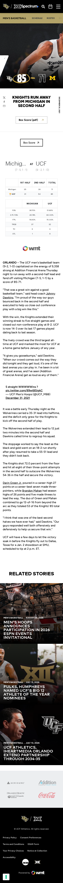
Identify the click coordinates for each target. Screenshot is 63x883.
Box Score (29, 142)
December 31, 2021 (18, 398)
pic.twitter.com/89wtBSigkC (24, 390)
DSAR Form (33, 844)
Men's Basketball (13, 618)
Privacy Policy (10, 837)
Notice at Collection (37, 851)
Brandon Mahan (32, 490)
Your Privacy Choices (13, 851)
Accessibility (9, 857)
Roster (51, 18)
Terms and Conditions (13, 844)
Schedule (37, 18)
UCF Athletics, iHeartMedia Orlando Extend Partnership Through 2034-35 (28, 753)
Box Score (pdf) (33, 120)
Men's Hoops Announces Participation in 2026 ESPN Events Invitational (27, 630)
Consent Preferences (30, 837)
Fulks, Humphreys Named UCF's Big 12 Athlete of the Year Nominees (27, 692)
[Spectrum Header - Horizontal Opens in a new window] (30, 6)
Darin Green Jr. (12, 482)
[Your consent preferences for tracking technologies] (6, 877)
